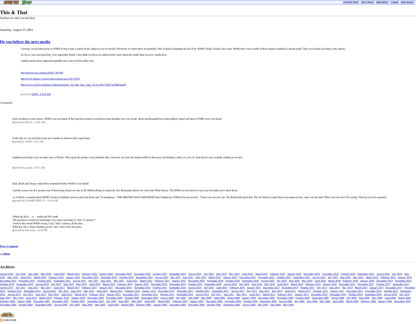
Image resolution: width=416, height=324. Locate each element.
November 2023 (109, 277)
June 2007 (124, 301)
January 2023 (230, 277)
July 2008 (352, 297)
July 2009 (181, 297)
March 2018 (297, 284)
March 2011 (269, 294)
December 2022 (247, 277)
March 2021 (146, 280)
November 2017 (366, 284)
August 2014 (49, 291)
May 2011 (241, 294)
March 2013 (304, 291)
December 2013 (166, 291)
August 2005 (60, 304)
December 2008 (266, 297)
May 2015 (347, 287)
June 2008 (364, 297)
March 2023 (214, 277)
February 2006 (368, 301)
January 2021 (179, 280)
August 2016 (195, 287)
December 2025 (123, 274)
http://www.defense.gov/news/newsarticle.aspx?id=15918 (50, 78)
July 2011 (216, 294)
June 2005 (87, 304)
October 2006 (250, 301)
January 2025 (294, 274)
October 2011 (167, 294)
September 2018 (213, 284)
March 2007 (164, 301)
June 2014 (76, 291)
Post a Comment (9, 246)
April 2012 (66, 294)
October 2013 (203, 291)
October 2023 (126, 277)
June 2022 (345, 277)
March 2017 (73, 287)
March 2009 (233, 297)
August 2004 (249, 304)
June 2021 (106, 280)
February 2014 (132, 291)
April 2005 (113, 304)
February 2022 (388, 277)
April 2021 (132, 280)
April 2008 (390, 297)
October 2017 (383, 284)
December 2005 (402, 301)
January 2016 (254, 287)
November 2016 (142, 287)
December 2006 (214, 301)
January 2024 (73, 277)
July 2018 (244, 284)
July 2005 (75, 304)
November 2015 (290, 287)
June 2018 (257, 284)
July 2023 (175, 277)
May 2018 (269, 284)
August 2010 (390, 294)
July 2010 (404, 294)
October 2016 (160, 287)
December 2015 (271, 287)
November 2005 (8, 304)
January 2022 (405, 277)
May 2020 (307, 280)
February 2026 (89, 274)
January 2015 (377, 287)
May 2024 (12, 277)
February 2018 (313, 284)
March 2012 (81, 294)
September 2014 (32, 291)
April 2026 (59, 274)
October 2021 (44, 280)
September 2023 (144, 277)
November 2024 (330, 274)
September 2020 (250, 280)
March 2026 (73, 274)
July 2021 (93, 280)
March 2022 (372, 277)
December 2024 (312, 274)
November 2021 (27, 280)
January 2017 (106, 287)
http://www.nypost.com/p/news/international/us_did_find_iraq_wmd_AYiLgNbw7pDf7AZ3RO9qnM (73, 84)
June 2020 (294, 280)
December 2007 (41, 301)
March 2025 (261, 274)
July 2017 (21, 287)
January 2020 (367, 280)
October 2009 (132, 297)
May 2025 (234, 274)
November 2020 (215, 280)
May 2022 (358, 277)
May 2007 (136, 301)
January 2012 (114, 294)
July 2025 (209, 274)
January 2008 (24, 301)
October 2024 (348, 274)
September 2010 (373, 294)
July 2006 (299, 301)
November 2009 (114, 297)
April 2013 (290, 291)
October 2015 (307, 287)
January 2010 (78, 297)
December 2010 (319, 294)
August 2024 (383, 274)
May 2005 (100, 304)
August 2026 (6, 274)
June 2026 (33, 274)
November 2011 (150, 294)
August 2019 (42, 284)
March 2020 (334, 280)
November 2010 (338, 294)
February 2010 (61, 297)
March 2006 (352, 301)
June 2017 (33, 287)
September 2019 (24, 284)
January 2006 (385, 301)
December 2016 (123, 287)
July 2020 (282, 280)
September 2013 (220, 291)
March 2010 (45, 297)
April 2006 (338, 301)
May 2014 (89, 291)
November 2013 (185, 291)
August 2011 (202, 294)
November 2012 (373, 291)
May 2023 (201, 277)
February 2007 (180, 301)
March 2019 (109, 284)
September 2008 (320, 297)
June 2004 (275, 304)
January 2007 (197, 301)
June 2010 (5, 297)
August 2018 (230, 284)
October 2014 (14, 291)
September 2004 (231, 304)
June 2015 (334, 287)
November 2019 (403, 280)
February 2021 (162, 280)
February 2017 (89, 287)
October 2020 (233, 280)
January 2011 (302, 294)
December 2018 (159, 284)
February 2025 (277, 274)
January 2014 (149, 291)
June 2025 (221, 274)
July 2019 (56, 284)
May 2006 (325, 301)
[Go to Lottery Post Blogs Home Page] (18, 4)
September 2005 (43, 304)
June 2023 (188, 277)
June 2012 (40, 294)
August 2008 (337, 297)
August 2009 (167, 297)
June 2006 (312, 301)
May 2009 (206, 297)
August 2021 (79, 280)
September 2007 (95, 301)
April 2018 (282, 284)
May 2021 (119, 280)
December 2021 (8, 280)
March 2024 (40, 277)
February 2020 (350, 280)
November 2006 (233, 301)
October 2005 (26, 304)
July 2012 (28, 294)
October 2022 (284, 277)
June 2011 (229, 294)
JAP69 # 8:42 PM (41, 94)
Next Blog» (407, 2)
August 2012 (14, 294)
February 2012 (96, 294)
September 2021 (62, 280)
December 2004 (177, 304)
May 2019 (81, 284)
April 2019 (94, 284)
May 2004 (288, 304)
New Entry (382, 2)
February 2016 (237, 287)
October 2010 (355, 294)
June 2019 (68, 284)
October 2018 (195, 284)
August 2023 (161, 277)
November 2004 (196, 304)
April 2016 (221, 287)
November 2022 (266, 277)
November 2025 (142, 274)
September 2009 (149, 297)
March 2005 (127, 304)
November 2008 (285, 297)
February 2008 (7, 301)
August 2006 (285, 301)
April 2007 (150, 301)
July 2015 (322, 287)
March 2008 (404, 297)
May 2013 (277, 291)
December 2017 (347, 284)
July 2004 (263, 304)
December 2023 (90, 277)
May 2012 (53, 294)
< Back (394, 2)
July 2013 (252, 291)
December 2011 (131, 294)
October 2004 (214, 304)
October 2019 (7, 284)
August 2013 (237, 291)
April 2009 (219, 297)
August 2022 (318, 277)
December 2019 (384, 280)
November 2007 (60, 301)
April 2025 (247, 274)
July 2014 (63, 291)
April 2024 (26, 277)
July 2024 (397, 274)
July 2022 (333, 277)
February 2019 (124, 284)
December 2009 (95, 297)
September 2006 (268, 301)
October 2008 (303, 297)
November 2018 (177, 284)
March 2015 (361, 287)
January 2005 (160, 304)
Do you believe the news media (25, 41)
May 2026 (46, 274)
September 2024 (365, 274)
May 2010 (18, 297)
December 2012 (354, 291)
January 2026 (106, 274)
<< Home (5, 254)
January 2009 (249, 297)
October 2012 (391, 291)
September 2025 (177, 274)
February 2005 (143, 304)
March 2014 (116, 291)
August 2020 (267, 280)
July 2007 (111, 301)
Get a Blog (367, 2)
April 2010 (31, 297)
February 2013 (320, 291)
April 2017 (59, 287)
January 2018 (330, 284)
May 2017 (46, 287)
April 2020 (320, 280)
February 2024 (56, 277)
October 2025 (160, 274)
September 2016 (177, 287)
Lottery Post (351, 2)
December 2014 (394, 287)
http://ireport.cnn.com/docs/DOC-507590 (42, 72)
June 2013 (264, 291)
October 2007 (78, 301)
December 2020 (196, 280)
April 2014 (102, 291)
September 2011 (185, 294)
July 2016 (209, 287)
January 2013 (337, 291)
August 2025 (195, 274)
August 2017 (6, 287)
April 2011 (254, 294)
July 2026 (21, 274)
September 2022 (301, 277)
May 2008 (377, 297)
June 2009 (193, 297)
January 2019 (142, 284)
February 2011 (285, 294)
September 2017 (401, 284)
